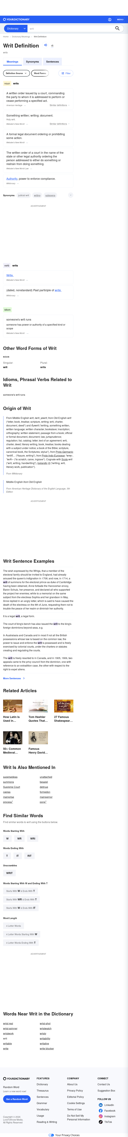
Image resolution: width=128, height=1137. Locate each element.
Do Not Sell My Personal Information (78, 1117)
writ (9, 873)
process (8, 802)
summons (8, 782)
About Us (72, 1084)
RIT (29, 856)
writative (44, 1043)
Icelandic (42, 463)
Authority (11, 178)
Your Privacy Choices (67, 1135)
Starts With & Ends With (20, 891)
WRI (32, 838)
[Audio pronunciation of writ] (45, 45)
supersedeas (10, 777)
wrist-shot (45, 1023)
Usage (40, 1115)
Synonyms (32, 61)
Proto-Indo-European (53, 455)
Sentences (52, 61)
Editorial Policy (75, 1097)
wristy (43, 1033)
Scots (65, 459)
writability (45, 1038)
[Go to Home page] (16, 19)
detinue (44, 787)
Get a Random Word (17, 1099)
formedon (45, 792)
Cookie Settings (76, 1103)
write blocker (47, 1048)
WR (19, 838)
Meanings (12, 61)
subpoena (50, 195)
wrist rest (8, 1023)
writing (37, 195)
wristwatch (46, 1028)
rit (49, 463)
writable (7, 1043)
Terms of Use (74, 1109)
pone (43, 802)
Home (6, 36)
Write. (10, 275)
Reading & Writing (47, 1122)
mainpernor (46, 797)
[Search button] (119, 28)
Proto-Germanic (64, 452)
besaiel (44, 782)
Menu (120, 19)
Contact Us (104, 1084)
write (5, 1048)
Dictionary (12, 28)
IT (18, 856)
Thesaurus (43, 1090)
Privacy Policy (75, 1090)
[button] (110, 19)
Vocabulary (43, 1109)
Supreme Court (11, 787)
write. (58, 290)
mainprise (8, 797)
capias (6, 792)
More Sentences (12, 678)
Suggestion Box (106, 1090)
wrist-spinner (10, 1028)
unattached (46, 777)
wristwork (8, 1033)
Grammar (42, 1103)
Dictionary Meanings (21, 36)
